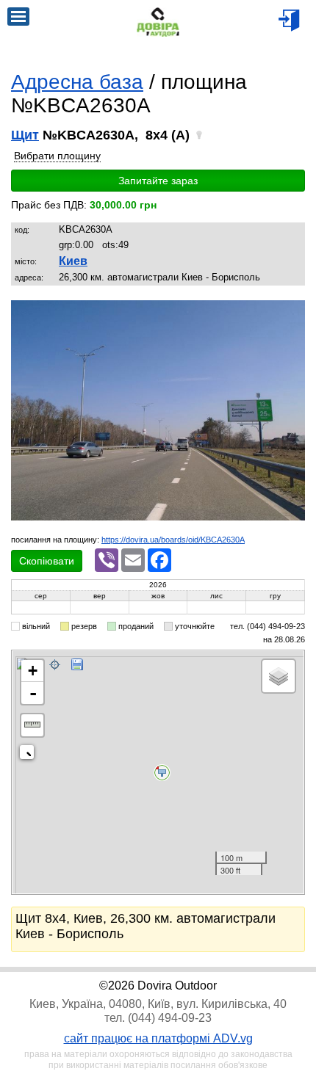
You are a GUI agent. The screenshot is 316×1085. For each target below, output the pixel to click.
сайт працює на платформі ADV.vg (158, 1038)
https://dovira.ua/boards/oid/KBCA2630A (173, 539)
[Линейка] (32, 725)
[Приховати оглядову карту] (30, 755)
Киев (73, 261)
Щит (25, 135)
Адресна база (77, 81)
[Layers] (278, 676)
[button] (292, 313)
